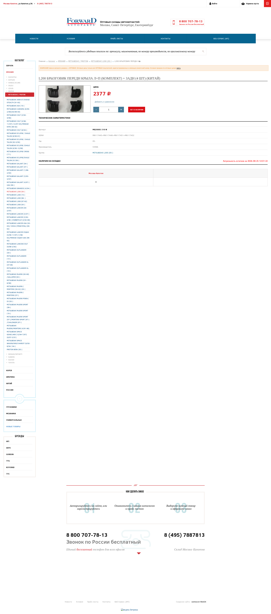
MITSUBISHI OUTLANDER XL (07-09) (18, 263)
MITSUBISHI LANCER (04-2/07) (17, 209)
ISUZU (10, 85)
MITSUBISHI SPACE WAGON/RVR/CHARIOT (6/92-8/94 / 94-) (18, 343)
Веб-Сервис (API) (221, 38)
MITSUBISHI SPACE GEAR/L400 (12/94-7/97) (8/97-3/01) (17, 334)
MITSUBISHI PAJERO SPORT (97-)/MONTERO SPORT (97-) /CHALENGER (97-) (18, 319)
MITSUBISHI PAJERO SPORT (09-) (17, 305)
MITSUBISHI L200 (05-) (16, 191)
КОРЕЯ (9, 370)
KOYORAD (10, 467)
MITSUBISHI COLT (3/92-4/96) (16, 116)
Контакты (165, 38)
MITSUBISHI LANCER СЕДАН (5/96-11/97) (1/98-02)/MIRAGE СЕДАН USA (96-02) (18, 236)
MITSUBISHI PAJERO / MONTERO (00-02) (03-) (16, 287)
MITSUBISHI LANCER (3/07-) (18, 214)
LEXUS (10, 88)
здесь (179, 68)
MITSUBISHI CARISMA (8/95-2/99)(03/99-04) (18, 110)
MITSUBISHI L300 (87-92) (17, 201)
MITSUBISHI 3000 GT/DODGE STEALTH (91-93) (18, 101)
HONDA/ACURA (14, 82)
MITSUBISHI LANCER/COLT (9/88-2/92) (17, 245)
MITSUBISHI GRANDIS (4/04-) (18, 188)
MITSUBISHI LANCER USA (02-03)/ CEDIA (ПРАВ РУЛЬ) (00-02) (18, 226)
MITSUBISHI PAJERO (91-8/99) (16, 281)
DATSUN (11, 80)
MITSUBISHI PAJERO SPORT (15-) (17, 311)
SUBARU (11, 357)
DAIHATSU (12, 77)
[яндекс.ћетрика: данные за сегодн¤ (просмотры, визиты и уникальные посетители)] (129, 609)
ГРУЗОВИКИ (11, 407)
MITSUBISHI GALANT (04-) (17, 163)
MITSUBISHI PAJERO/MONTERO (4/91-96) (18, 326)
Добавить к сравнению (104, 101)
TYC (8, 474)
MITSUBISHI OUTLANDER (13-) (16, 257)
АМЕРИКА (10, 377)
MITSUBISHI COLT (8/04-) (17, 130)
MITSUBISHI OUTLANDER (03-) (16, 251)
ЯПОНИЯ (10, 72)
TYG (8, 461)
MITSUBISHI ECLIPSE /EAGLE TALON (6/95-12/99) (18, 146)
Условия (71, 38)
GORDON (10, 454)
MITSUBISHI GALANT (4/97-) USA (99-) (18, 183)
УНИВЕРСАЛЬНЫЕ (14, 420)
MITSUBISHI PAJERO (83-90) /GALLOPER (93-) (18, 275)
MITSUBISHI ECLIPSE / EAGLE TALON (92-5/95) (18, 140)
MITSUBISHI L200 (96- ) (16, 198)
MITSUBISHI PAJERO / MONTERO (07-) (15, 293)
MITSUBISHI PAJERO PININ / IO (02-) (18, 299)
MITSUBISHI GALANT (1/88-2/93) (18, 171)
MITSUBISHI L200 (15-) (16, 195)
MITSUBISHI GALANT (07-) (17, 167)
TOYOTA (11, 362)
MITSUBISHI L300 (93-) (16, 204)
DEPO (8, 448)
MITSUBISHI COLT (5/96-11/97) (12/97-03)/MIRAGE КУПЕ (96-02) (18, 124)
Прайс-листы (116, 38)
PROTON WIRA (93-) (14, 349)
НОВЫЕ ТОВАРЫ (13, 426)
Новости (34, 38)
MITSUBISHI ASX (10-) (15, 105)
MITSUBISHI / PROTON (16, 94)
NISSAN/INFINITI (15, 354)
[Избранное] (267, 6)
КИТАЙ (9, 383)
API (7, 441)
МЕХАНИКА (11, 413)
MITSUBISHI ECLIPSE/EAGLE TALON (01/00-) (18, 158)
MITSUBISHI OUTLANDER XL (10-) (18, 269)
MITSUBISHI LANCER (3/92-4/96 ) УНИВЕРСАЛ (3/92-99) (18, 218)
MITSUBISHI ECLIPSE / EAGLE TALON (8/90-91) (18, 134)
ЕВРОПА (9, 65)
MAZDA (11, 91)
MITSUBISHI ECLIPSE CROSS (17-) (18, 152)
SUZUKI (11, 360)
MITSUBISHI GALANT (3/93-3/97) (18, 177)
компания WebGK (199, 601)
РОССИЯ (9, 390)
